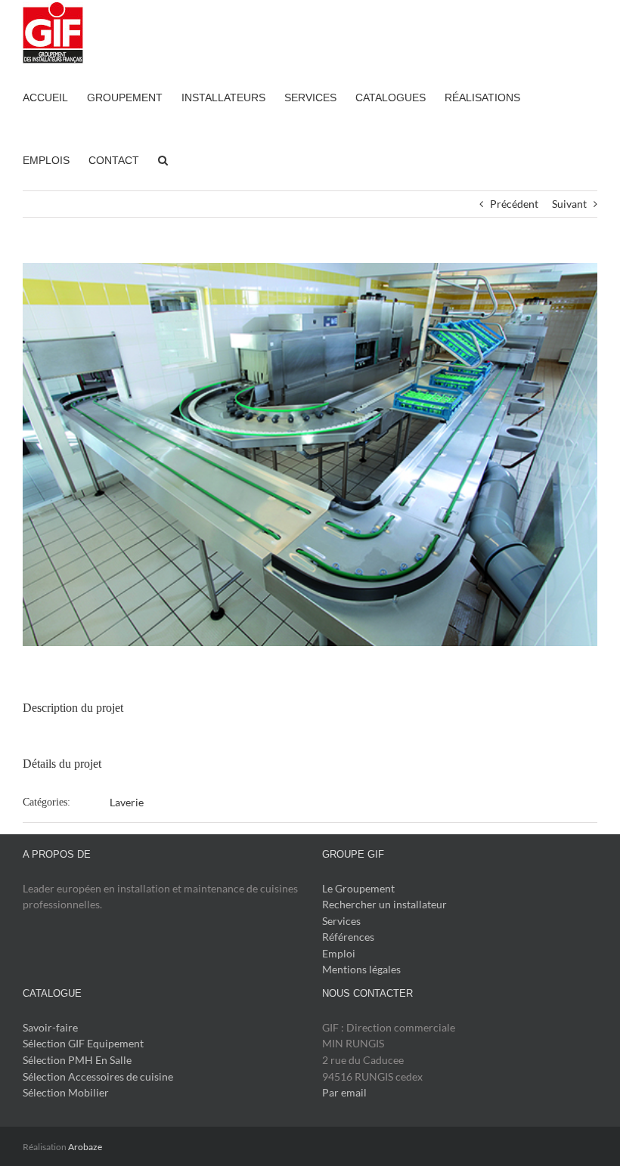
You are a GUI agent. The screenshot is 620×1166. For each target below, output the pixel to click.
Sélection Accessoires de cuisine (98, 1076)
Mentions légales (361, 969)
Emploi (338, 953)
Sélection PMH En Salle (77, 1059)
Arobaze (85, 1146)
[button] (163, 159)
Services (341, 920)
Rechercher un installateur (384, 904)
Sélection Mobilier (66, 1092)
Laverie (127, 802)
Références (348, 936)
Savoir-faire (50, 1027)
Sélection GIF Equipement (83, 1043)
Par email (344, 1092)
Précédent (514, 203)
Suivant (569, 203)
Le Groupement (358, 888)
